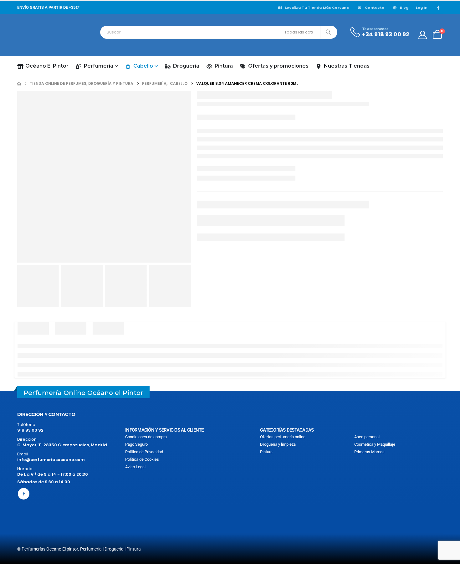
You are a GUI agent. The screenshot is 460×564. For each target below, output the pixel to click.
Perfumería (98, 66)
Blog (404, 7)
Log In (421, 7)
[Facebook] (438, 7)
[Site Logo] (45, 35)
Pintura (224, 66)
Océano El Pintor (47, 66)
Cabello (143, 66)
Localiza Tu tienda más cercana (317, 7)
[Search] (328, 32)
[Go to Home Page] (19, 83)
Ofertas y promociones (278, 66)
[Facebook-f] (23, 494)
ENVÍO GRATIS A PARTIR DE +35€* (48, 7)
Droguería (186, 66)
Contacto (374, 7)
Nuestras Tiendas (347, 66)
